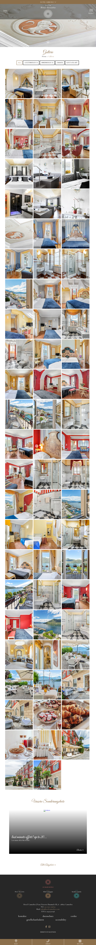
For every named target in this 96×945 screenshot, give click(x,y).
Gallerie (51, 56)
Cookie (74, 916)
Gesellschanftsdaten (35, 920)
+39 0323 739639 (49, 907)
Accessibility (60, 920)
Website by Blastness (48, 932)
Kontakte (22, 916)
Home (44, 56)
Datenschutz (48, 916)
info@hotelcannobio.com (50, 909)
